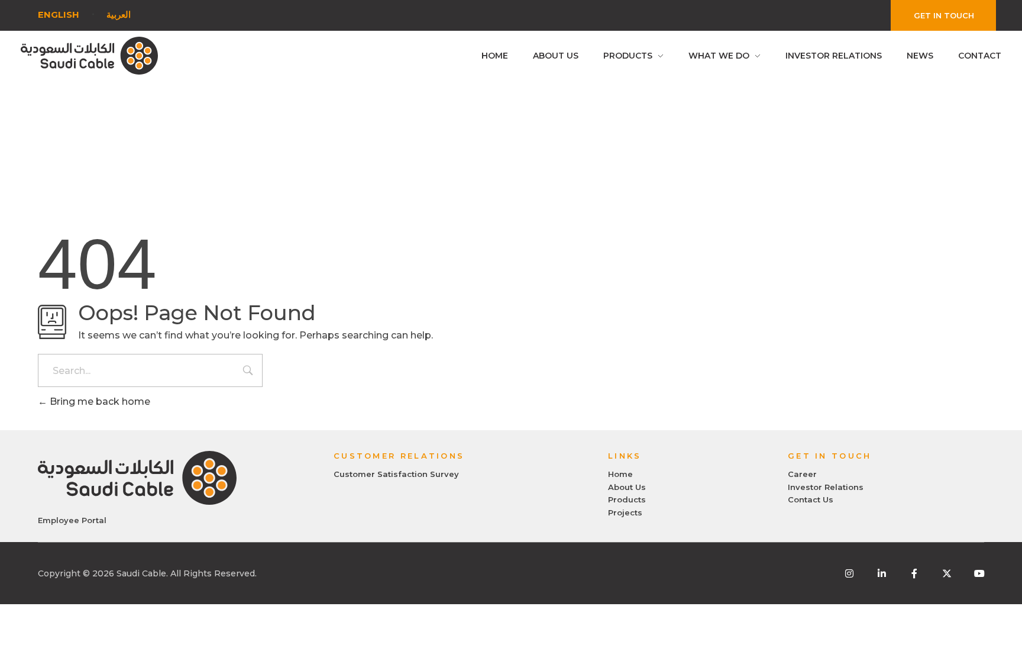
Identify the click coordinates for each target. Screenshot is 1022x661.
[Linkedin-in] (882, 573)
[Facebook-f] (914, 573)
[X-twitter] (947, 573)
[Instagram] (849, 573)
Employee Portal (72, 520)
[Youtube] (979, 573)
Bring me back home (98, 401)
